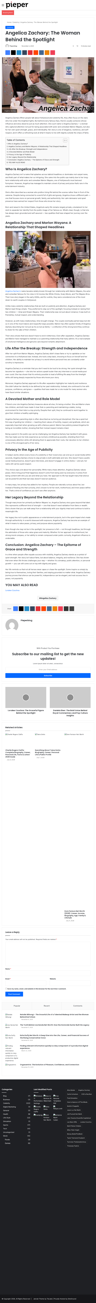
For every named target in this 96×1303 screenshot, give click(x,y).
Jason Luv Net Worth (74, 1110)
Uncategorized (8, 1132)
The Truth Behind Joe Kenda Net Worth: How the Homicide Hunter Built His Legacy (54, 1025)
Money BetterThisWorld (74, 1134)
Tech (5, 1129)
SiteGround (72, 1299)
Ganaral (6, 1110)
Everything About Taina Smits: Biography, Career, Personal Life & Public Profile (48, 752)
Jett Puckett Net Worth (74, 1114)
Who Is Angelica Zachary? (18, 144)
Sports (5, 1125)
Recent (47, 1006)
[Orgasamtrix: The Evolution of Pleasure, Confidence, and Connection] (11, 1067)
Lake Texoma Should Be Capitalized (79, 1118)
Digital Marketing (9, 1107)
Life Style (6, 1118)
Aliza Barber (71, 1090)
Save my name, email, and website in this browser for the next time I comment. (36, 989)
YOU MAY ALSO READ (17, 162)
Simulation (7, 1121)
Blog (4, 1096)
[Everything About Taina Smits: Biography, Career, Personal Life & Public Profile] (48, 740)
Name (8, 969)
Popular (17, 1006)
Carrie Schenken (72, 1094)
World (5, 1136)
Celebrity (16, 22)
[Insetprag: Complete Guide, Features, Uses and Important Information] (38, 1116)
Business (6, 1099)
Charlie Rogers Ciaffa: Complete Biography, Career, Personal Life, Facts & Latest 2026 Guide (18, 753)
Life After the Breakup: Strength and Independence (28, 149)
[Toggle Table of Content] (64, 140)
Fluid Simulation (72, 1098)
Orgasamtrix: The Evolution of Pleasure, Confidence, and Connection (49, 1064)
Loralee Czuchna (12, 590)
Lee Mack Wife (72, 1122)
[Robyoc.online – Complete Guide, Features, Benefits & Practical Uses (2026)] (57, 1108)
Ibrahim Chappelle (73, 1106)
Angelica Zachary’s (13, 291)
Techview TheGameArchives (76, 1142)
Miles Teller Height (73, 1130)
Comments (77, 1006)
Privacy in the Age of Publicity (19, 154)
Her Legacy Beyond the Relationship (22, 157)
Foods (7, 1140)
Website (53, 979)
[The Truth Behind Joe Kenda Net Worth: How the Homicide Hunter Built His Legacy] (11, 1028)
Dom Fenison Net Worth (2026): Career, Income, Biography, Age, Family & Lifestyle (75, 914)
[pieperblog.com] (17, 5)
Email (8, 979)
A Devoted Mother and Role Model (21, 152)
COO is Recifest (86, 1094)
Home (9, 22)
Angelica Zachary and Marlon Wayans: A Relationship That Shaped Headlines (37, 146)
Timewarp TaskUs (73, 1146)
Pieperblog (13, 46)
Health (5, 1114)
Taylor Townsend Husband (76, 1138)
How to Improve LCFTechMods (77, 1102)
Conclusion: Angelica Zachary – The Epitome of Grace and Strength (33, 160)
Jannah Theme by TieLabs (42, 1299)
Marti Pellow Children (74, 1126)
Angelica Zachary (48, 598)
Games (7, 1143)
